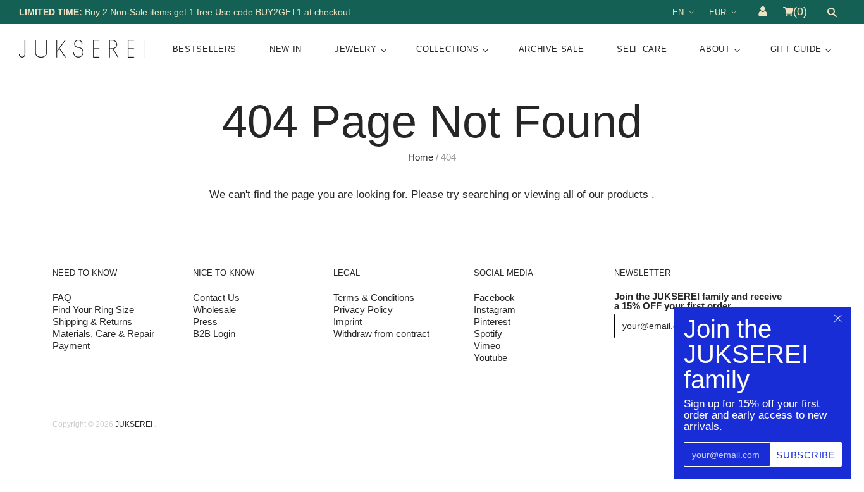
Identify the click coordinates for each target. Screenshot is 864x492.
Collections (447, 49)
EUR (717, 12)
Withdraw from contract (381, 333)
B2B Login (214, 333)
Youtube (490, 357)
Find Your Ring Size (93, 309)
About (715, 49)
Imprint (347, 321)
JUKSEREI (133, 424)
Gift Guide (796, 49)
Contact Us (216, 297)
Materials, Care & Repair (103, 333)
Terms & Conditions (373, 297)
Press (205, 321)
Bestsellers (205, 49)
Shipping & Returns (92, 321)
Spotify (488, 333)
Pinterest (492, 321)
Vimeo (487, 345)
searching (485, 194)
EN (678, 12)
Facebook (494, 297)
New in (285, 49)
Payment (71, 345)
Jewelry (356, 49)
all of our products (605, 194)
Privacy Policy (363, 309)
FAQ (61, 297)
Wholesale (214, 309)
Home (420, 157)
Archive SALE (551, 49)
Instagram (494, 309)
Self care (642, 49)
